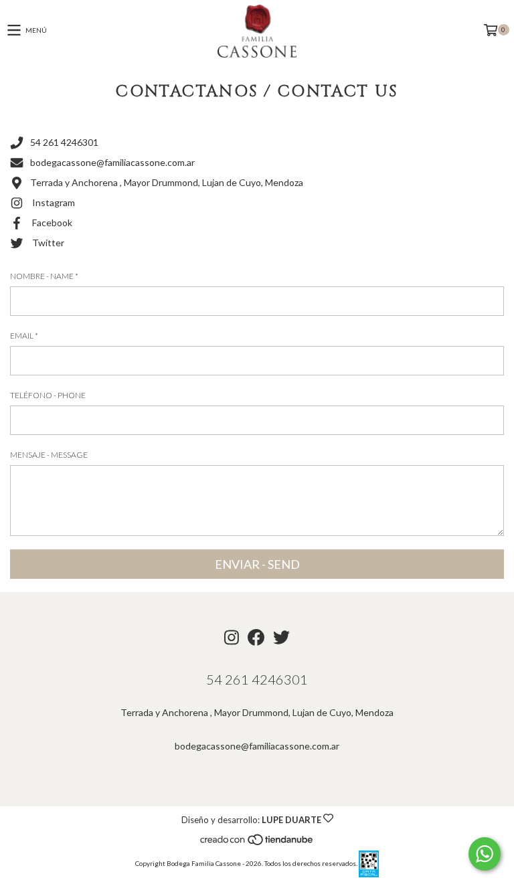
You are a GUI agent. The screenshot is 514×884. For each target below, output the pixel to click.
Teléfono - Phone (48, 395)
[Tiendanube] (257, 844)
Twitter (48, 242)
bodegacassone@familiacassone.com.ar (112, 162)
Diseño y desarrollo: (251, 819)
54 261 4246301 (64, 142)
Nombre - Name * (44, 276)
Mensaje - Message (49, 455)
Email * (24, 336)
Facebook (52, 222)
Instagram (53, 202)
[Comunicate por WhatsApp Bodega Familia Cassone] (484, 854)
